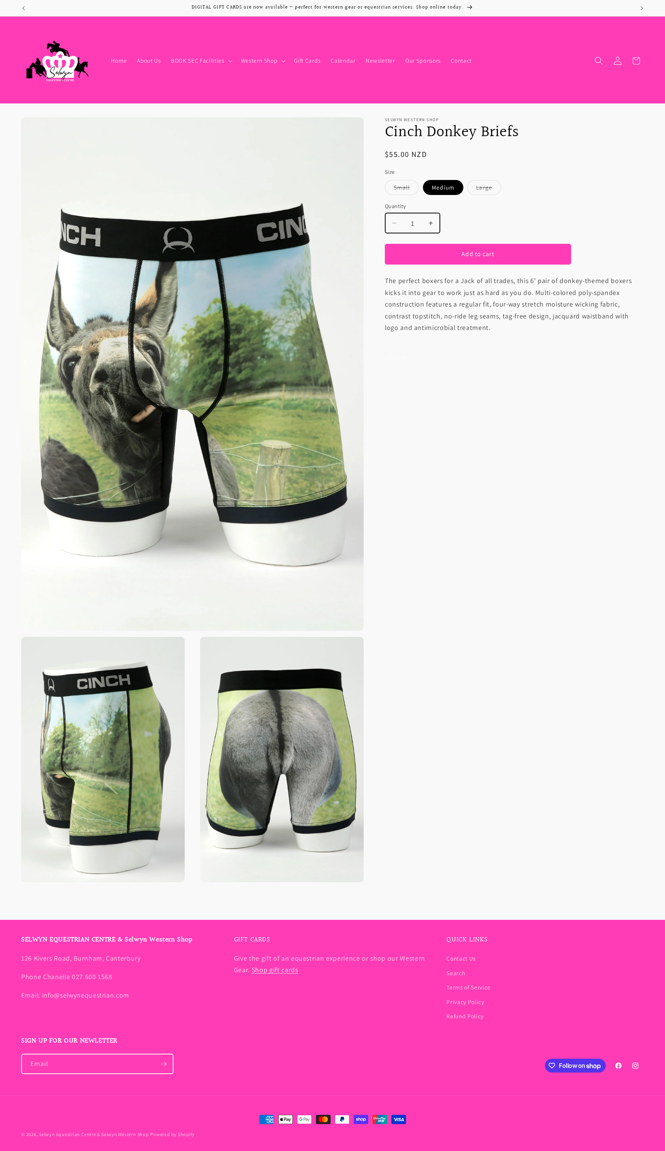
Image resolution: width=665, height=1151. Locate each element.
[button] (201, 61)
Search (455, 973)
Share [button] (400, 353)
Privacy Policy (465, 1002)
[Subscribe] (163, 1064)
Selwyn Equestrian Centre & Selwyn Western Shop (94, 1134)
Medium (443, 187)
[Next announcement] (641, 8)
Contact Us (461, 958)
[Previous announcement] (23, 8)
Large (488, 189)
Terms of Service (468, 987)
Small (406, 189)
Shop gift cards (275, 969)
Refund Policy (465, 1016)
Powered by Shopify (172, 1134)
